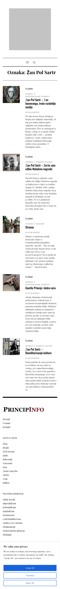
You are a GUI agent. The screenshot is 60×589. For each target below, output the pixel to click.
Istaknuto (45, 60)
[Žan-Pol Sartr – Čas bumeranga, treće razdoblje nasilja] (11, 58)
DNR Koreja (8, 415)
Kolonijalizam (9, 471)
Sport (5, 538)
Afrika (6, 438)
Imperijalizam (9, 467)
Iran (5, 431)
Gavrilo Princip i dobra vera (40, 252)
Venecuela (7, 427)
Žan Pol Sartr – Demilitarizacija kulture (38, 315)
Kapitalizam (8, 475)
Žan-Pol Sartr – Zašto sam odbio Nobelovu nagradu (40, 131)
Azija (5, 442)
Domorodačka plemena (14, 494)
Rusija (6, 411)
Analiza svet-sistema (12, 486)
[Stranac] (11, 188)
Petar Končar (34, 196)
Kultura (48, 126)
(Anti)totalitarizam (12, 483)
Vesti (5, 515)
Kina (5, 407)
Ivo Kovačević (33, 76)
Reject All (30, 583)
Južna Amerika (10, 435)
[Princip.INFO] (30, 11)
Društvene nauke (32, 60)
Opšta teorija (9, 463)
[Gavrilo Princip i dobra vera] (11, 246)
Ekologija (7, 498)
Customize (30, 575)
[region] (30, 565)
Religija (6, 534)
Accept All (30, 568)
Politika (6, 519)
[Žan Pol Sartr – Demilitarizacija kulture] (11, 310)
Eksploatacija (9, 490)
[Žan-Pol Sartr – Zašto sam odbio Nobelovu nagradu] (11, 126)
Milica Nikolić (33, 138)
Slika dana (40, 188)
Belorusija (7, 423)
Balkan (6, 446)
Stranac (29, 191)
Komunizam (8, 479)
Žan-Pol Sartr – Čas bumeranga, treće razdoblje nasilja (40, 67)
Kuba (5, 419)
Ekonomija (8, 523)
